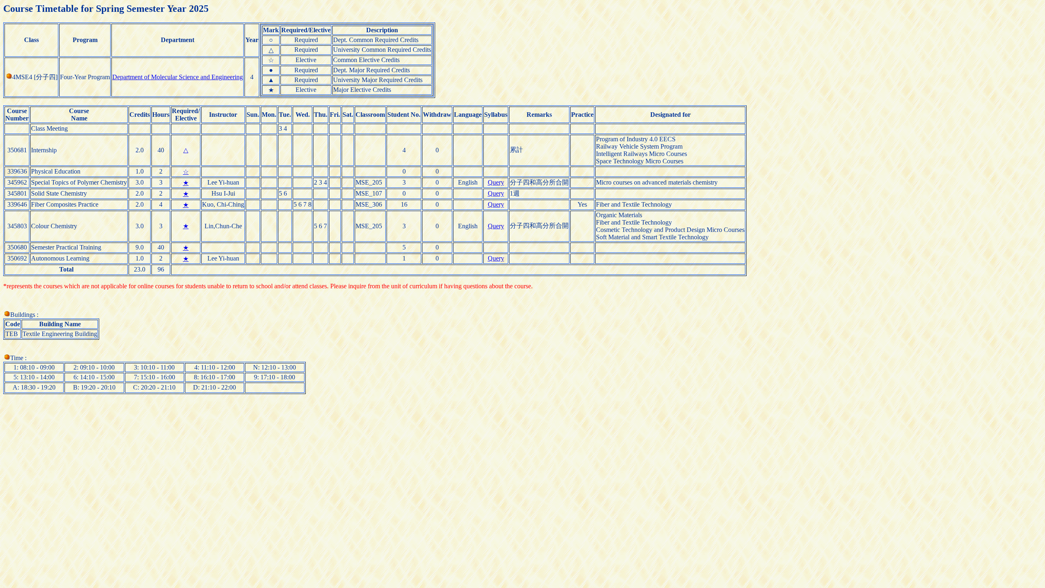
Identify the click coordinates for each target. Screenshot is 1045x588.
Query (496, 182)
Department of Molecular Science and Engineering (177, 77)
